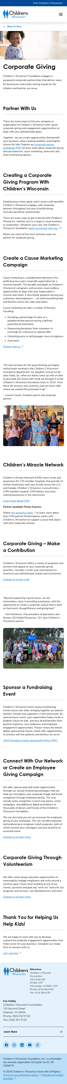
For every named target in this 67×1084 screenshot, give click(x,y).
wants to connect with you (44, 228)
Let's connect (12, 953)
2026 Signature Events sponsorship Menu (30, 740)
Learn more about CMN (16, 501)
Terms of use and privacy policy (22, 1075)
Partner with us (13, 346)
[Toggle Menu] (61, 14)
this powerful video (23, 513)
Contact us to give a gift (16, 579)
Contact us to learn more (17, 837)
